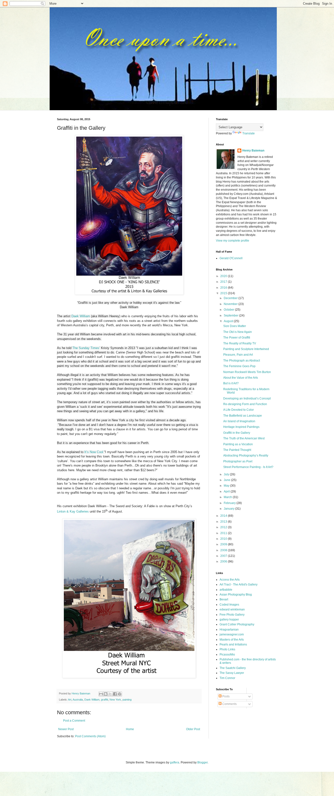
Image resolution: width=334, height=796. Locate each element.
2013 (224, 521)
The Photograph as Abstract (241, 360)
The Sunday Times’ (86, 348)
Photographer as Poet (237, 461)
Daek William (80, 316)
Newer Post (66, 729)
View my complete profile (232, 240)
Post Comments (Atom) (90, 736)
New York (115, 699)
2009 (224, 544)
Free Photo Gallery (232, 614)
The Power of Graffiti (236, 337)
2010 (224, 538)
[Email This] (101, 693)
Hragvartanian (229, 629)
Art (69, 699)
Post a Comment (74, 720)
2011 (224, 533)
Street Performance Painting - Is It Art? (248, 467)
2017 (224, 281)
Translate (248, 133)
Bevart (224, 599)
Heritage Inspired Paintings (241, 427)
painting (127, 699)
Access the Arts (230, 579)
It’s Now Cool (93, 452)
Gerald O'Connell (231, 258)
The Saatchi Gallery (233, 668)
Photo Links (227, 649)
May (227, 485)
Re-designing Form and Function (245, 404)
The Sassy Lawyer (232, 673)
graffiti (104, 699)
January (229, 508)
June (227, 480)
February (230, 503)
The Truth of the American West (244, 438)
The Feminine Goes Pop (239, 366)
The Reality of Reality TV (239, 343)
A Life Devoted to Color (238, 409)
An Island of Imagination (239, 421)
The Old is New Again (237, 332)
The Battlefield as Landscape (242, 415)
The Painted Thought (237, 450)
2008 (224, 550)
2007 (224, 556)
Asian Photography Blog (236, 594)
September (231, 315)
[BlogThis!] (105, 693)
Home (130, 729)
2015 (224, 293)
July (227, 474)
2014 (224, 515)
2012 (224, 527)
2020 (224, 276)
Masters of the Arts (232, 639)
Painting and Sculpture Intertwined (246, 349)
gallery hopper (229, 619)
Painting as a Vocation (238, 444)
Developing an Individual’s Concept (247, 398)
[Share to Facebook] (114, 693)
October (229, 309)
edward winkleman (232, 609)
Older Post (193, 729)
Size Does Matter (234, 326)
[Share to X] (110, 693)
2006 (224, 561)
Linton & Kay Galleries (73, 511)
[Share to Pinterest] (119, 693)
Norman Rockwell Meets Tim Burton (247, 372)
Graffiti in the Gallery (236, 432)
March (228, 497)
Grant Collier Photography (237, 624)
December (231, 298)
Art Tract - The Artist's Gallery (238, 584)
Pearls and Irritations (233, 644)
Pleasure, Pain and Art (238, 354)
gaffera (174, 762)
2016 (224, 287)
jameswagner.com (232, 634)
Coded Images (229, 604)
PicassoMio (227, 654)
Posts (226, 696)
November (231, 304)
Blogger (202, 762)
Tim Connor (227, 678)
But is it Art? (231, 383)
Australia (78, 699)
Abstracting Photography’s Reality (245, 455)
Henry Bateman (253, 150)
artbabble (226, 589)
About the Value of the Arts (240, 377)
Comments (229, 704)
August (229, 321)
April (227, 491)
